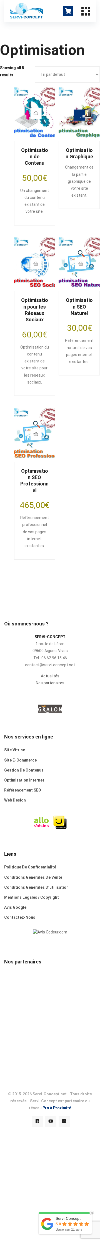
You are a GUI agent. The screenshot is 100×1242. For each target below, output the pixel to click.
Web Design (15, 800)
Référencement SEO (22, 790)
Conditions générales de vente (33, 877)
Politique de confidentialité (30, 867)
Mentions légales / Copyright (31, 897)
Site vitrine (14, 750)
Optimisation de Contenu (34, 156)
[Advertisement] (50, 1013)
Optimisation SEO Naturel (79, 306)
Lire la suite (82, 116)
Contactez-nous (19, 917)
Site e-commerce (20, 760)
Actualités (50, 676)
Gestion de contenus (24, 770)
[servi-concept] (50, 932)
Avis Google (15, 907)
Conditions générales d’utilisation (36, 887)
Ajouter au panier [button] (35, 113)
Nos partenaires (50, 683)
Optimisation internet (24, 780)
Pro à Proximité (56, 1108)
